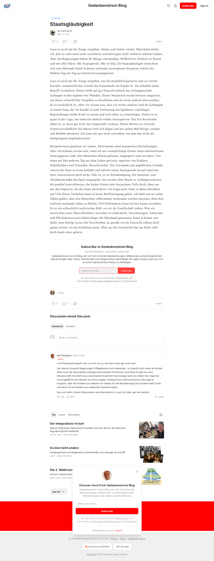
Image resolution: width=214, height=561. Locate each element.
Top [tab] (53, 414)
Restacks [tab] (70, 326)
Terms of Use (122, 518)
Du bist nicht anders (64, 448)
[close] (137, 471)
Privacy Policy (130, 521)
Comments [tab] (57, 326)
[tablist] (63, 326)
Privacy (114, 538)
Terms (123, 538)
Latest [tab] (62, 414)
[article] (107, 431)
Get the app (122, 546)
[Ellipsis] (162, 355)
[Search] (168, 6)
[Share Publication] (175, 6)
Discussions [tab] (74, 414)
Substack (91, 554)
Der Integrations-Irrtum (67, 423)
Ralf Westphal (64, 355)
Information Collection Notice (106, 521)
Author (61, 359)
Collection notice (136, 538)
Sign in (204, 5)
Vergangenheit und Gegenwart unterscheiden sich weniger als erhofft (87, 452)
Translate (57, 18)
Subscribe (188, 5)
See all (56, 491)
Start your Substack (99, 546)
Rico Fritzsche (64, 31)
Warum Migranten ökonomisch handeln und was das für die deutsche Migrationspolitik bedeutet (87, 429)
